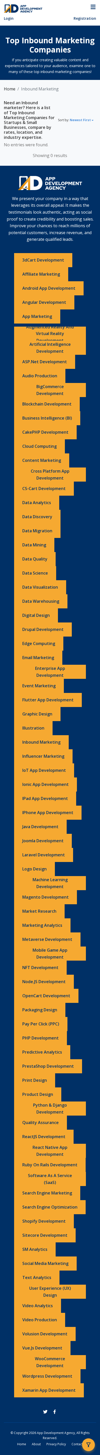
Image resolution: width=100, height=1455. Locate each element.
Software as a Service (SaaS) (50, 1179)
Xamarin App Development (49, 1390)
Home (9, 89)
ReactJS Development (43, 1136)
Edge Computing (38, 643)
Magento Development (45, 897)
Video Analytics (37, 1305)
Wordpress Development (47, 1376)
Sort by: (74, 120)
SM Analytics (34, 1249)
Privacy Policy (56, 1444)
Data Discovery (37, 516)
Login (9, 18)
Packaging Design (39, 1010)
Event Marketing (39, 686)
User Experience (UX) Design (50, 1291)
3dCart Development (43, 260)
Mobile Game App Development (50, 953)
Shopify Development (44, 1221)
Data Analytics (36, 502)
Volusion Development (44, 1334)
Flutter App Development (48, 700)
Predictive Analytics (42, 1052)
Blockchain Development (47, 404)
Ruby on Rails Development (49, 1165)
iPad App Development (45, 798)
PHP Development (40, 1038)
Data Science (35, 573)
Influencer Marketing (43, 756)
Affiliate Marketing (41, 274)
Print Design (34, 1080)
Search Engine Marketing (47, 1193)
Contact (77, 1444)
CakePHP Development (45, 432)
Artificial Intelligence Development (50, 347)
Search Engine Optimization (49, 1207)
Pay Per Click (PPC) (40, 1024)
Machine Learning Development (50, 883)
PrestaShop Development (48, 1066)
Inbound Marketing (41, 742)
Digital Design (36, 615)
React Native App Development (50, 1151)
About (36, 1444)
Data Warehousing (40, 601)
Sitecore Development (44, 1235)
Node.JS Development (44, 981)
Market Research (39, 911)
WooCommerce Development (50, 1362)
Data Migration (37, 531)
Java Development (40, 826)
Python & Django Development (50, 1108)
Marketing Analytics (42, 925)
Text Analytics (36, 1277)
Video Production (39, 1320)
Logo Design (34, 869)
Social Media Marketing (45, 1263)
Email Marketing (38, 657)
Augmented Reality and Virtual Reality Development (50, 334)
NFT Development (40, 967)
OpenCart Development (46, 996)
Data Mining (34, 545)
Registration (85, 18)
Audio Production (39, 376)
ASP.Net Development (44, 362)
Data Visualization (40, 587)
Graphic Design (37, 714)
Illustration (33, 728)
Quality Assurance (40, 1122)
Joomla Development (43, 841)
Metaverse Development (47, 939)
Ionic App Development (45, 784)
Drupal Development (43, 629)
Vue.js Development (42, 1348)
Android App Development (48, 288)
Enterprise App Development (50, 672)
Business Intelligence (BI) (47, 418)
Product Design (37, 1094)
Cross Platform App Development (50, 474)
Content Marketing (41, 460)
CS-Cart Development (44, 488)
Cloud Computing (39, 446)
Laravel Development (43, 855)
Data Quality (34, 559)
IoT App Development (44, 770)
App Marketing (37, 316)
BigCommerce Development (50, 390)
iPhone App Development (47, 812)
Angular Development (44, 302)
